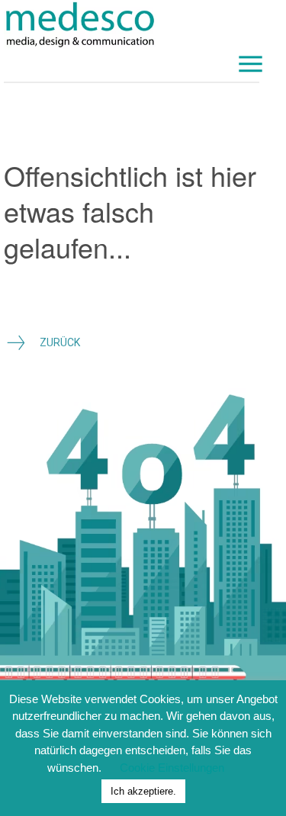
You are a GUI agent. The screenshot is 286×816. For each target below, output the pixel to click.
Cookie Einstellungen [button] (172, 767)
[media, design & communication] (131, 25)
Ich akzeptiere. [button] (143, 791)
